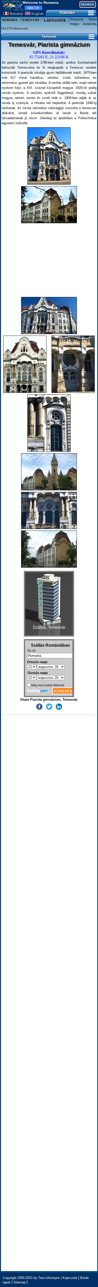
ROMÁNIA (10, 20)
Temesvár (49, 36)
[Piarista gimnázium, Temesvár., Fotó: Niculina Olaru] (49, 204)
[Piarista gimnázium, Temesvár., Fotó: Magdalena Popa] (24, 364)
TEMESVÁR (30, 20)
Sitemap (20, 1282)
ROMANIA (67, 13)
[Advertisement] (49, 260)
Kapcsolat (70, 1278)
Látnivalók (54, 20)
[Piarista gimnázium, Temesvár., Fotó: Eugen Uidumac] (49, 156)
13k (33, 8)
